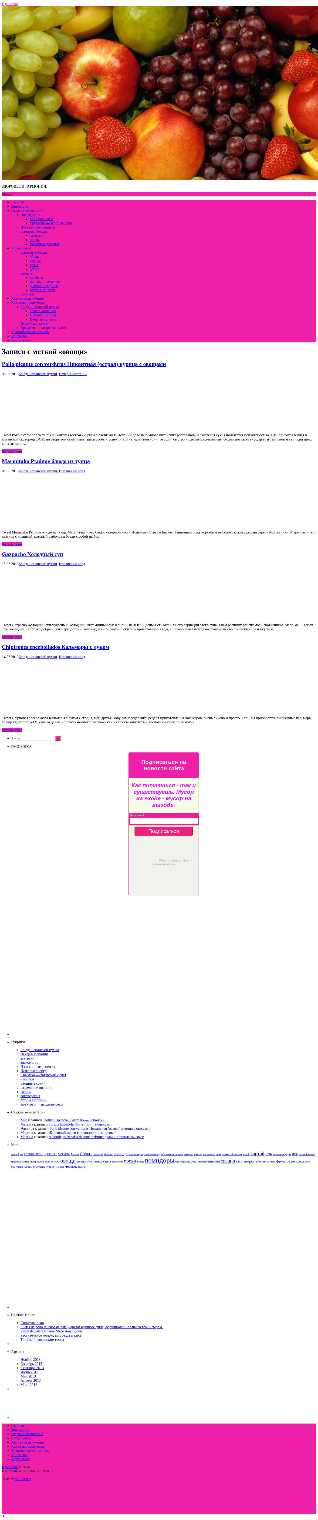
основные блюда (33, 231)
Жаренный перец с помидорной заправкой (83, 1133)
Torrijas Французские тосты (42, 1339)
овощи (68, 1160)
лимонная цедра (282, 1154)
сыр (239, 1161)
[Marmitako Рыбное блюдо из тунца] (37, 524)
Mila (23, 1120)
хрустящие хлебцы (21, 1167)
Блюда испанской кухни (39, 307)
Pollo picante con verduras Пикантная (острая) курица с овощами (84, 364)
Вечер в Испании (44, 319)
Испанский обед (43, 315)
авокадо (121, 1154)
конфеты (37, 277)
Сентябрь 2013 (32, 1368)
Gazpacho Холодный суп (32, 554)
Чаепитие (98, 1154)
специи (228, 1161)
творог (249, 1161)
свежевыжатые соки (209, 1161)
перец (140, 1161)
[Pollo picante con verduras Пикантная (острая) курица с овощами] (37, 427)
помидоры (159, 1160)
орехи (130, 1161)
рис (194, 1161)
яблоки (81, 1167)
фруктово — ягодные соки (51, 223)
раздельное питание (36, 1087)
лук (295, 1154)
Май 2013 (28, 1376)
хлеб (307, 1161)
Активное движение (27, 298)
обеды (35, 240)
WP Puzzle (23, 1479)
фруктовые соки (290, 1161)
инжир (198, 1154)
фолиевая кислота (265, 1161)
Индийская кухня (34, 323)
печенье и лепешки (45, 282)
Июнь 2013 (29, 1372)
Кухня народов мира (27, 303)
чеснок (71, 1166)
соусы (34, 269)
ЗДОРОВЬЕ (50, 1154)
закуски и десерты (44, 244)
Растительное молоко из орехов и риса (50, 1335)
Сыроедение (21, 248)
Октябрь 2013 (31, 1364)
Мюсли (75, 1154)
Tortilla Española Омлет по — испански (74, 1120)
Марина (26, 1124)
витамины (134, 1154)
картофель (261, 1153)
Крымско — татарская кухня (43, 328)
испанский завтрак (232, 1154)
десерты (26, 273)
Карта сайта (20, 340)
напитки (27, 294)
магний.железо (307, 1154)
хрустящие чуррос (43, 1167)
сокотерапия (30, 215)
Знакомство (20, 206)
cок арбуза (17, 1154)
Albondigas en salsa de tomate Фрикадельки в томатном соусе (96, 1137)
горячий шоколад (150, 1154)
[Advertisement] (163, 965)
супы (34, 265)
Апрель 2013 (30, 1380)
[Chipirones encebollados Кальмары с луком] (37, 710)
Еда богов (10, 1467)
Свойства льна (32, 1323)
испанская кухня (212, 1154)
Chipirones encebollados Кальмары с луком (55, 647)
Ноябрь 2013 (30, 1359)
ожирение (117, 1161)
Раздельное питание (27, 210)
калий (246, 1154)
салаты (35, 261)
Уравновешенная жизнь (30, 332)
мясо (55, 1161)
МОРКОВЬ (64, 1154)
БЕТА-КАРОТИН (33, 1154)
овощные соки (41, 219)
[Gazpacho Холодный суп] (37, 617)
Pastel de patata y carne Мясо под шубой (51, 1331)
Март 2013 (28, 1385)
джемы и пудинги (44, 286)
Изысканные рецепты (37, 227)
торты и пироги (42, 290)
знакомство (29, 1062)
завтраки (37, 236)
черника (59, 1167)
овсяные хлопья (102, 1161)
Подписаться (163, 831)
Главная (17, 202)
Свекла (86, 1154)
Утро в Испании (43, 311)
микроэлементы (20, 1161)
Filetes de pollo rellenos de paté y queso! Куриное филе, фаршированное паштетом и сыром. (91, 1327)
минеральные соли (40, 1161)
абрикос (108, 1154)
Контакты (19, 336)
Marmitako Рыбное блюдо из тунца (46, 461)
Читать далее (12, 451)
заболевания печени (172, 1154)
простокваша (182, 1161)
